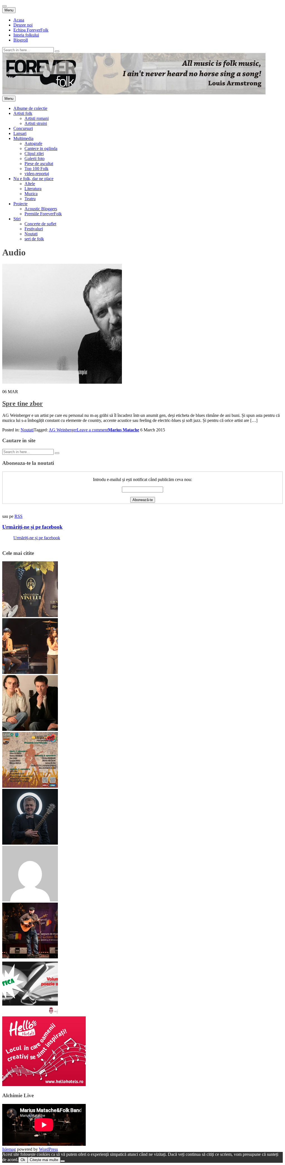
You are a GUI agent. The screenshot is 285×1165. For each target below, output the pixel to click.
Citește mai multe (44, 1160)
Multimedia (23, 138)
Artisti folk (22, 113)
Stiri (17, 218)
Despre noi (23, 25)
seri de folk (34, 238)
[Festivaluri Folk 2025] (30, 956)
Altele (29, 183)
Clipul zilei (34, 153)
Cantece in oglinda (40, 148)
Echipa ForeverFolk (30, 30)
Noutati (31, 233)
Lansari (19, 133)
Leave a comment (92, 429)
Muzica (31, 193)
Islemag (9, 1149)
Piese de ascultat (38, 163)
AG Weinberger (63, 429)
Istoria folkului (26, 35)
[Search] (57, 51)
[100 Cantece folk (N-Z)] (30, 729)
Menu (8, 10)
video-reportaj (36, 173)
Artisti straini (35, 123)
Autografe (33, 143)
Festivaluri (33, 228)
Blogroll (20, 40)
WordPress (48, 1149)
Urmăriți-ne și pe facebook (32, 527)
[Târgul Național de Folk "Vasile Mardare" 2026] (30, 786)
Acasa (18, 20)
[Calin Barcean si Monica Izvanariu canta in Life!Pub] (30, 843)
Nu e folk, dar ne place (33, 178)
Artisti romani (36, 118)
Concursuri (23, 128)
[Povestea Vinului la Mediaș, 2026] (30, 615)
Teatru (30, 198)
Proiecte (20, 203)
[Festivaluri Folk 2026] (30, 672)
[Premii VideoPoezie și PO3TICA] (30, 1013)
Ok (23, 1160)
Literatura (32, 188)
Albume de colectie (30, 108)
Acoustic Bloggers (40, 208)
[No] (62, 1161)
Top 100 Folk (36, 168)
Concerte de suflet (40, 223)
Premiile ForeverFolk (43, 213)
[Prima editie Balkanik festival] (30, 900)
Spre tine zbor (22, 403)
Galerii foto (34, 158)
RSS (18, 516)
